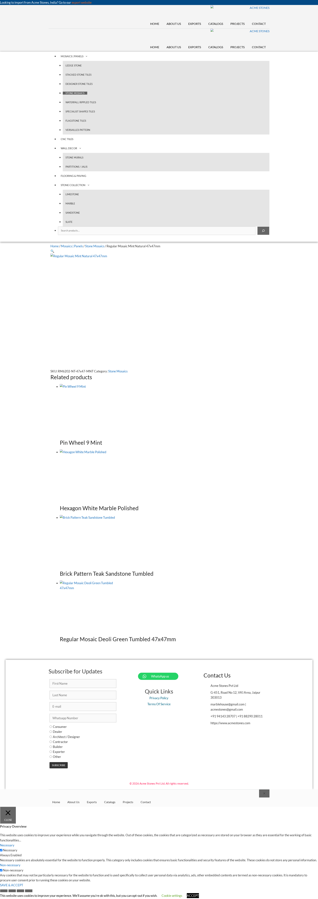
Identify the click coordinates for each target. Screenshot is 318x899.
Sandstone (73, 212)
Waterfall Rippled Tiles (81, 102)
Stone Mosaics (75, 93)
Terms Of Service (159, 704)
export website (82, 2)
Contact (259, 23)
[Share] (20, 891)
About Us (174, 23)
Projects (237, 23)
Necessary (10, 850)
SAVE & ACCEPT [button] (11, 885)
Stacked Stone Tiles (78, 74)
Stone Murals (74, 157)
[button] (52, 251)
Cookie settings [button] (172, 896)
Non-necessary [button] (10, 865)
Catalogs (215, 23)
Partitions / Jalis (76, 166)
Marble (70, 203)
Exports (194, 23)
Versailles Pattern (78, 129)
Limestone (72, 194)
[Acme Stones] (240, 12)
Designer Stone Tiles (79, 83)
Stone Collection (73, 185)
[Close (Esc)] (29, 891)
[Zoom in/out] (4, 891)
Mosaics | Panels (72, 56)
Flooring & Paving (73, 175)
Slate (69, 221)
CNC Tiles (67, 139)
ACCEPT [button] (193, 896)
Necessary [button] (7, 845)
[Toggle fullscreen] (12, 891)
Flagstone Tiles (76, 120)
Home (154, 23)
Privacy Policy (158, 698)
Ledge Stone (74, 65)
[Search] (263, 230)
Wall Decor (69, 148)
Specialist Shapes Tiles (80, 111)
